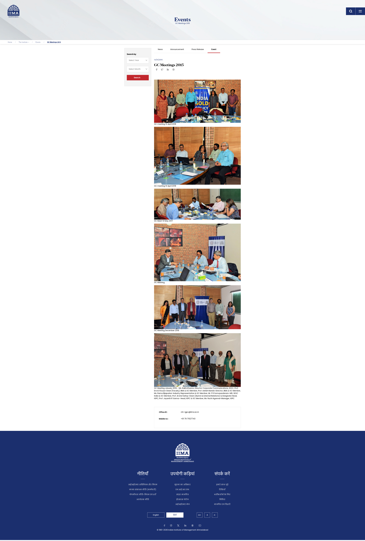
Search (137, 77)
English (156, 515)
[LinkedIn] (168, 69)
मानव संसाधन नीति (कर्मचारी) (142, 489)
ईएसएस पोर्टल (182, 499)
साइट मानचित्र (182, 494)
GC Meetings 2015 (54, 42)
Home (10, 42)
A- (215, 515)
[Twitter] (162, 69)
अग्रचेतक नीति (142, 499)
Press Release (198, 49)
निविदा (222, 499)
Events (38, 42)
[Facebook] (156, 69)
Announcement (177, 49)
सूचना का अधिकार (182, 484)
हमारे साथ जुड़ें (222, 484)
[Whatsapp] (174, 69)
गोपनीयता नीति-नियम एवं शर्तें (142, 494)
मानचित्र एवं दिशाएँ (222, 504)
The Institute (23, 42)
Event (213, 49)
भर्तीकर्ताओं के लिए (222, 494)
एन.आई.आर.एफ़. (182, 489)
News (160, 49)
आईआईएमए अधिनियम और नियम (142, 484)
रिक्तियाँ (222, 489)
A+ (199, 515)
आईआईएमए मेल (182, 504)
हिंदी (175, 515)
